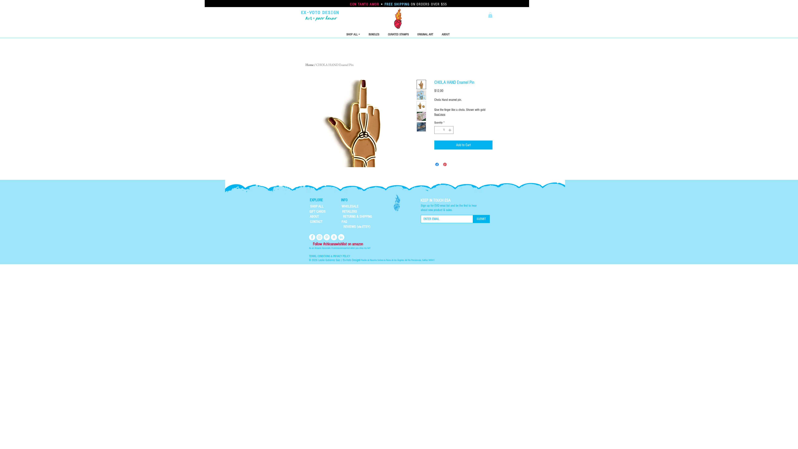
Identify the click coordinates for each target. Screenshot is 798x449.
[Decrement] (437, 130)
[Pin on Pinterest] (444, 164)
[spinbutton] (444, 130)
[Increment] (450, 130)
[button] (490, 15)
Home (309, 65)
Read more (439, 114)
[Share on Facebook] (437, 164)
